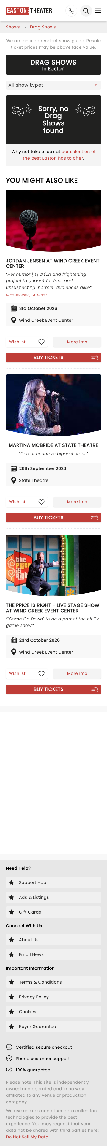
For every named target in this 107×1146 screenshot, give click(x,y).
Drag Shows (43, 27)
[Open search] (86, 11)
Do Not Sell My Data (27, 1137)
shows (13, 27)
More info (77, 342)
